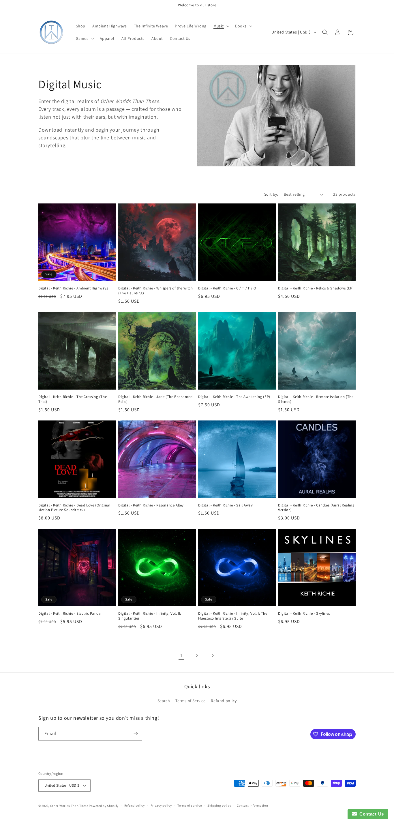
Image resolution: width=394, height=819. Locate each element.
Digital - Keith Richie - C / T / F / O (227, 288)
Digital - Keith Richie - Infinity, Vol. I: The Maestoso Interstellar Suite (232, 616)
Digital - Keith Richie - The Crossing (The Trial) (72, 399)
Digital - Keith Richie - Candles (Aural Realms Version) (316, 508)
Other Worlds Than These (69, 806)
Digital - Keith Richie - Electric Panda (69, 613)
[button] (221, 26)
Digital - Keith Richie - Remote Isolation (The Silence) (316, 399)
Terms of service (189, 805)
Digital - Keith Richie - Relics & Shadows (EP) (316, 288)
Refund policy (224, 700)
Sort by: (271, 194)
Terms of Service (190, 700)
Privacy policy (161, 805)
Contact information (252, 805)
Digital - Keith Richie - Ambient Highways (73, 288)
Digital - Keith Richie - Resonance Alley (151, 505)
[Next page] (212, 655)
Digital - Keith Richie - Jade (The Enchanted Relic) (155, 399)
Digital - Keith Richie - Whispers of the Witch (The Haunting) (155, 291)
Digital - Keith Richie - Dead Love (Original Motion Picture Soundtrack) (74, 508)
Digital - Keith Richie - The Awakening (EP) (234, 396)
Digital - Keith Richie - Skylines (304, 613)
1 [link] (181, 655)
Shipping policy (219, 805)
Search (163, 700)
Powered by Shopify (104, 806)
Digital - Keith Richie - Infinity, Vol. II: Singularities (149, 616)
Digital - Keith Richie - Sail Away (225, 505)
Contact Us (370, 813)
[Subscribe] (135, 734)
